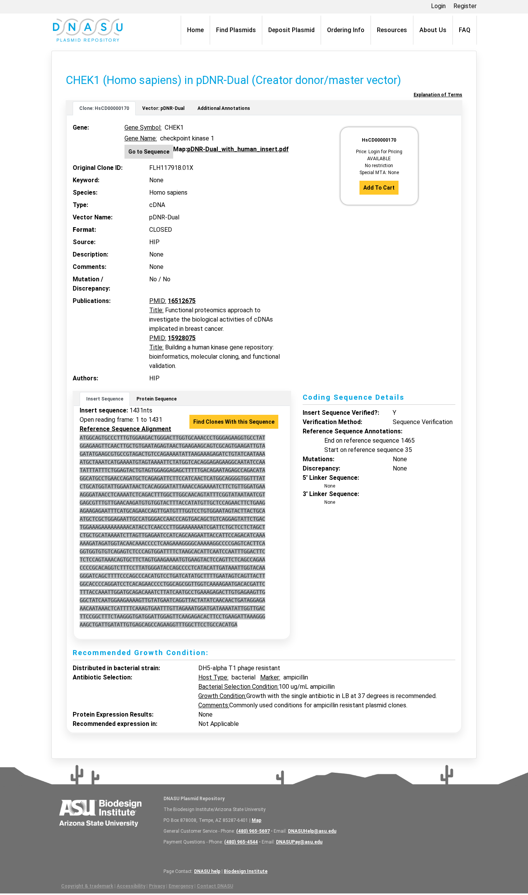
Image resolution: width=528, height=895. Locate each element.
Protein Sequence (156, 399)
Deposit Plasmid (291, 30)
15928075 (182, 338)
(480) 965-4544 (241, 842)
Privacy (157, 886)
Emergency (181, 886)
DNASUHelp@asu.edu (312, 831)
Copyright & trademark (87, 886)
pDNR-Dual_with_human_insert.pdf (238, 149)
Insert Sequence (104, 399)
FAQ (464, 30)
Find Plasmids (236, 30)
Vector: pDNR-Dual (163, 108)
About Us (432, 30)
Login (438, 6)
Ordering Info (345, 30)
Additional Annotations (224, 108)
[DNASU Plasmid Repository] (88, 30)
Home (195, 30)
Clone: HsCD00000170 (104, 108)
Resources (392, 30)
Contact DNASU (215, 886)
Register (465, 6)
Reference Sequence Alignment (125, 429)
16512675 (182, 301)
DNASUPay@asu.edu (299, 842)
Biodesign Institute (245, 871)
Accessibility (131, 886)
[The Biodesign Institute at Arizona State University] (100, 812)
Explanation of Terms (438, 95)
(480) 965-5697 (253, 831)
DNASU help (207, 871)
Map (256, 820)
